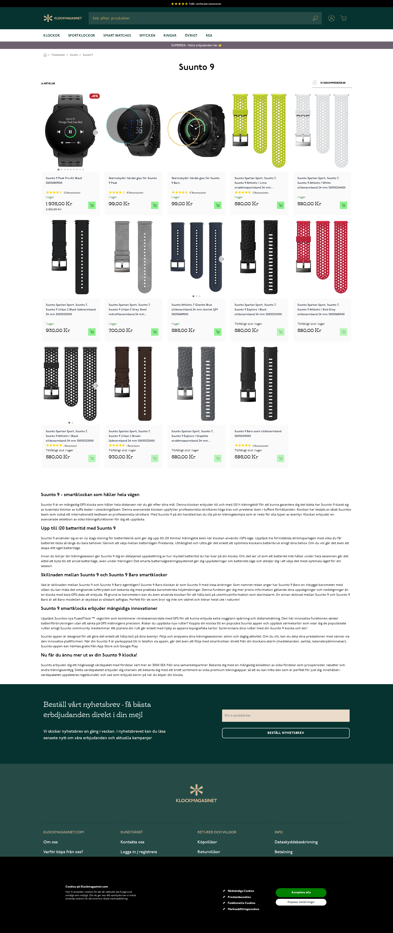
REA (209, 35)
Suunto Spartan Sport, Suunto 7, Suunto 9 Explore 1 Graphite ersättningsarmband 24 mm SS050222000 (192, 436)
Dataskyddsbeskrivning (296, 842)
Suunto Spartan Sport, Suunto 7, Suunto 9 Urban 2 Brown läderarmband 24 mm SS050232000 (132, 436)
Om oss (50, 842)
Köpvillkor (207, 842)
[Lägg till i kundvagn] (92, 205)
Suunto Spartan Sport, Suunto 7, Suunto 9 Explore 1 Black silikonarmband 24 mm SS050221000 (258, 309)
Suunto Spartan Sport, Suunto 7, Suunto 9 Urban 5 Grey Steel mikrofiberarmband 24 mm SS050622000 (130, 309)
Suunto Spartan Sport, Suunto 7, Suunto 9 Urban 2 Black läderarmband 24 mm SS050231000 (71, 309)
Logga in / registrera (139, 852)
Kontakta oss (132, 842)
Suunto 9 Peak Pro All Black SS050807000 (64, 180)
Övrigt (191, 35)
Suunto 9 (88, 54)
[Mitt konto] (331, 18)
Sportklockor (81, 35)
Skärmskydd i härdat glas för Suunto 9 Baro (196, 180)
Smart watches (117, 35)
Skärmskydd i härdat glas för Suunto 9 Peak (133, 180)
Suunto (74, 54)
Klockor (51, 35)
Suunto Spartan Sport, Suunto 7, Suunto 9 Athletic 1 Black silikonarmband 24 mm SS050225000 (70, 436)
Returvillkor (209, 852)
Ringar (170, 35)
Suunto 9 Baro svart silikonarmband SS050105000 (258, 434)
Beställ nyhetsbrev (286, 733)
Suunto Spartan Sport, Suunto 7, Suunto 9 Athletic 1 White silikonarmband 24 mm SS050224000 (321, 182)
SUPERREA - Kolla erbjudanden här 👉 (196, 45)
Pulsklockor (58, 54)
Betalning (283, 852)
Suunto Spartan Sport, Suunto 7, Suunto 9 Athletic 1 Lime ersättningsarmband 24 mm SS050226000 (256, 182)
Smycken (147, 35)
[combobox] (205, 18)
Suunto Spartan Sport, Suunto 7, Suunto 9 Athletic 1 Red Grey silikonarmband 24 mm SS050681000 (321, 309)
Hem (45, 54)
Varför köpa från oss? (63, 852)
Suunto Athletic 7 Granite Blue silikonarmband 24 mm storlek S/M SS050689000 (195, 309)
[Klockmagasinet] (62, 18)
